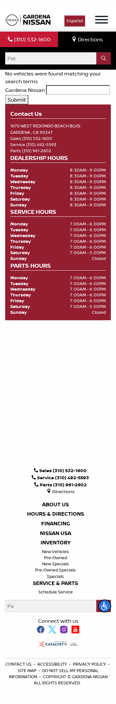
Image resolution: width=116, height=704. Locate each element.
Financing (55, 524)
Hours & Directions (55, 514)
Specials (55, 576)
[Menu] (101, 20)
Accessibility (52, 664)
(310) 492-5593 (41, 144)
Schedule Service (55, 592)
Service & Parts (55, 583)
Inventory (56, 543)
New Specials (55, 564)
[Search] (103, 58)
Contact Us (19, 664)
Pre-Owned (55, 557)
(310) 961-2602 (36, 151)
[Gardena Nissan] (29, 19)
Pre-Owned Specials (55, 570)
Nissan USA (55, 533)
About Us (55, 505)
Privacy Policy (90, 664)
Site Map (27, 670)
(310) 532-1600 (37, 138)
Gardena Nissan (25, 90)
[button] (104, 606)
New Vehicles (55, 551)
